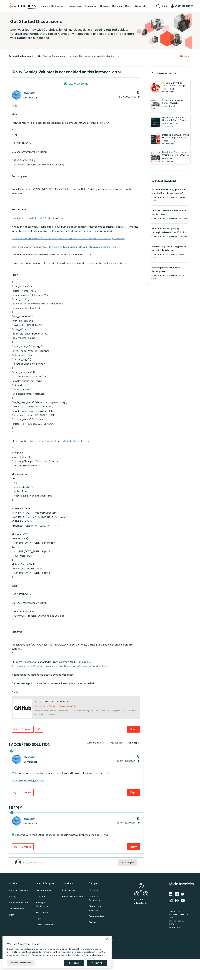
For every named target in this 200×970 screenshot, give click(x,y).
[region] (57, 952)
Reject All (74, 963)
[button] (152, 476)
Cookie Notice (73, 952)
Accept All (97, 963)
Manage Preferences (20, 962)
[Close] (106, 939)
